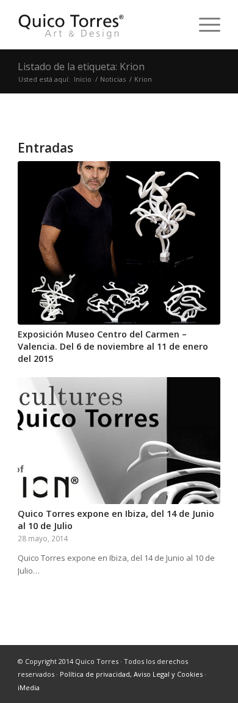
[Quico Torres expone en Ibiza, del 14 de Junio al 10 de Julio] (119, 440)
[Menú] (203, 24)
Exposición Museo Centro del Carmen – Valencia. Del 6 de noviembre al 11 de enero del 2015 (113, 346)
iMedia (29, 687)
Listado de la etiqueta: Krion (81, 66)
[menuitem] (203, 24)
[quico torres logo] (98, 24)
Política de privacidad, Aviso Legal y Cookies (131, 674)
